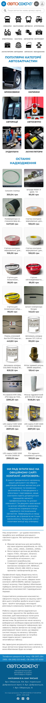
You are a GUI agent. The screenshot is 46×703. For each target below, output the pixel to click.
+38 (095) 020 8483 (16, 659)
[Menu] (3, 3)
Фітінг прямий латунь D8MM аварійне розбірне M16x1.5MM (33, 367)
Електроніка (7, 39)
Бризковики (12, 92)
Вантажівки (18, 26)
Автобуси (29, 26)
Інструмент (39, 39)
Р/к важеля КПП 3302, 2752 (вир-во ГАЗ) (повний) (12, 397)
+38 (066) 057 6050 (34, 659)
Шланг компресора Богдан (33, 308)
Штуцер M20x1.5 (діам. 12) (34, 190)
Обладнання (39, 52)
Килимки (34, 92)
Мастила (18, 39)
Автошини (18, 52)
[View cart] (36, 4)
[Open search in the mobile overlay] (23, 10)
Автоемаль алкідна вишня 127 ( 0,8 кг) (33, 337)
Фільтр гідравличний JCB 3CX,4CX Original (33, 396)
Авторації (12, 122)
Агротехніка (39, 26)
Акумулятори (7, 52)
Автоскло (28, 52)
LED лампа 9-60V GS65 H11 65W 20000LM (12, 425)
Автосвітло (28, 39)
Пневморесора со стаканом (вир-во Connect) (12, 221)
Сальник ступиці (12, 191)
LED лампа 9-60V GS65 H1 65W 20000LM (33, 425)
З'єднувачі (12, 152)
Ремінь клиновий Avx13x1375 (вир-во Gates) (12, 338)
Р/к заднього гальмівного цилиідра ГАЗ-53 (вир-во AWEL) (34, 455)
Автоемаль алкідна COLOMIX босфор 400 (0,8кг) (12, 367)
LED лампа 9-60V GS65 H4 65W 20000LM (12, 454)
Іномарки (7, 26)
